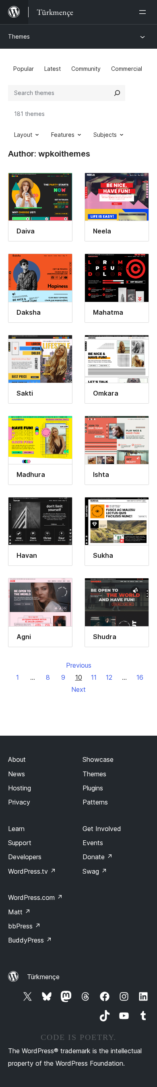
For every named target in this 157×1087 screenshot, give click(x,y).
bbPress (24, 926)
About (17, 759)
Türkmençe (43, 977)
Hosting (19, 788)
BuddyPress (30, 940)
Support (19, 843)
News (16, 774)
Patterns (95, 802)
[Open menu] (144, 12)
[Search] (117, 93)
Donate (98, 857)
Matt (19, 912)
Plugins (93, 788)
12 (109, 677)
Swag (95, 871)
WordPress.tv (32, 871)
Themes (19, 36)
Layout (23, 134)
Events (93, 843)
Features (62, 134)
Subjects (105, 134)
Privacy (19, 802)
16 (139, 677)
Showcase (98, 759)
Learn (16, 829)
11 (94, 677)
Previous (78, 665)
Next (78, 689)
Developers (24, 857)
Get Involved (102, 829)
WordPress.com (35, 897)
